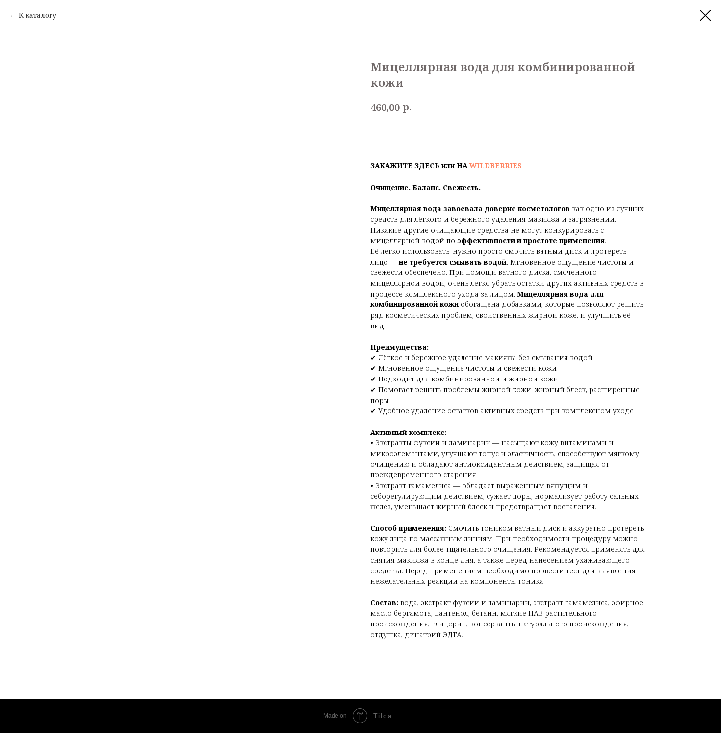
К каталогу (37, 15)
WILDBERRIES (495, 165)
